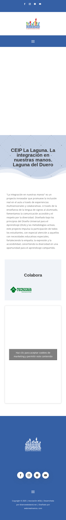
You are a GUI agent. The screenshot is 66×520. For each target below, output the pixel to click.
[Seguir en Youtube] (40, 4)
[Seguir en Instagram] (30, 4)
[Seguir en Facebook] (25, 4)
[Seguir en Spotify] (35, 4)
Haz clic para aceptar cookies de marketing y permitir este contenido (33, 354)
